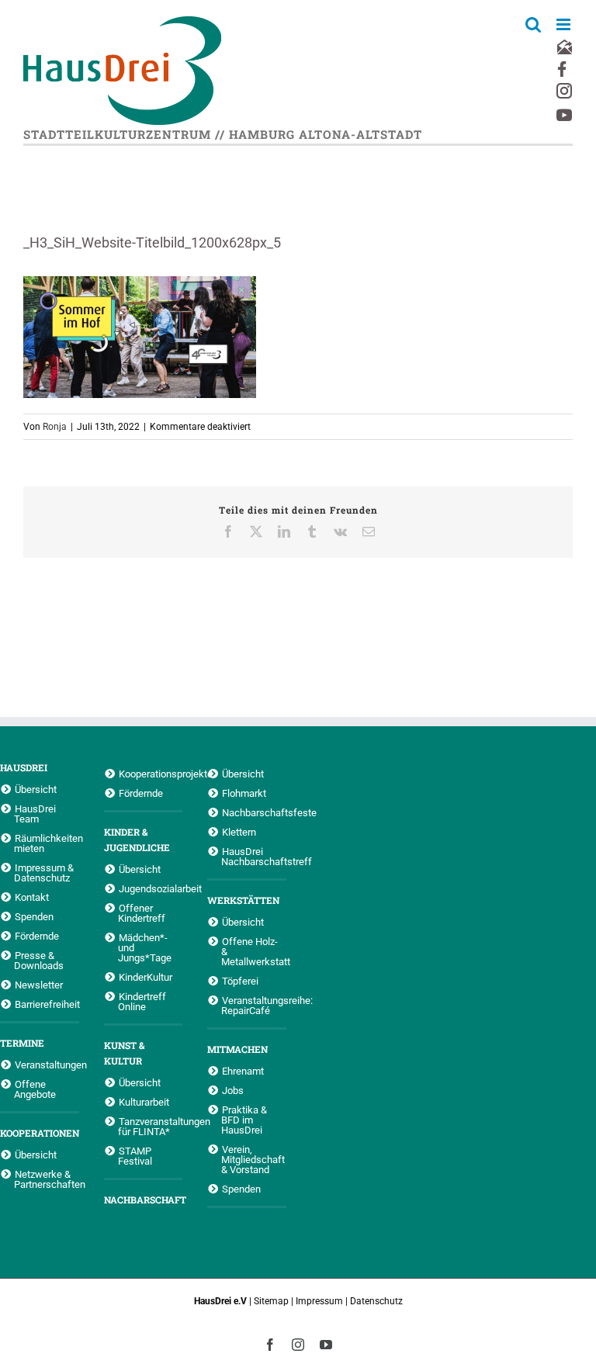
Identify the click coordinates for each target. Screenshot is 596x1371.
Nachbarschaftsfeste (254, 812)
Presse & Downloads (39, 960)
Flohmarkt (244, 793)
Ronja (55, 426)
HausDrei (23, 767)
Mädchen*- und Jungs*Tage (145, 947)
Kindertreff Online (142, 1001)
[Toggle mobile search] (533, 24)
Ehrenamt (243, 1070)
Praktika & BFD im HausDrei (244, 1119)
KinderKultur (145, 976)
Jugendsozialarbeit (151, 888)
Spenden (34, 916)
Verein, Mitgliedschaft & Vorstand (253, 1159)
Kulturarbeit (144, 1101)
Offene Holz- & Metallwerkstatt (253, 951)
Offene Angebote (35, 1088)
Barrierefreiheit (47, 1004)
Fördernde (37, 935)
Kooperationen (39, 1133)
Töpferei (240, 980)
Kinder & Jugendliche (137, 839)
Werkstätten (243, 900)
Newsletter (39, 984)
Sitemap (271, 1301)
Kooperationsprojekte (151, 773)
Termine (22, 1043)
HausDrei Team (35, 813)
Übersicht (36, 789)
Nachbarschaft (143, 1199)
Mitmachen (237, 1049)
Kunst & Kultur (124, 1053)
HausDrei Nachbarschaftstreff (253, 856)
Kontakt (32, 896)
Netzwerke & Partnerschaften (46, 1178)
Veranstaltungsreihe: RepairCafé (253, 1005)
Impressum (319, 1301)
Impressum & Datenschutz (44, 872)
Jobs (233, 1090)
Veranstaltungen (47, 1064)
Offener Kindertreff (141, 912)
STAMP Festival (135, 1155)
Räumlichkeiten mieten (46, 843)
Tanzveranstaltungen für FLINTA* (150, 1126)
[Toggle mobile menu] (564, 24)
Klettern (239, 831)
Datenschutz (376, 1301)
